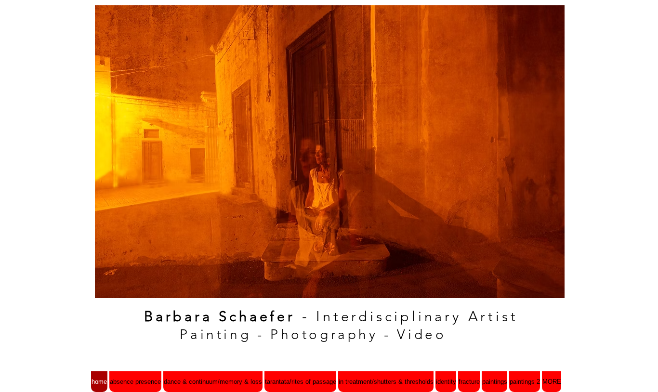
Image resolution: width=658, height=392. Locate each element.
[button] (330, 151)
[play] (541, 289)
